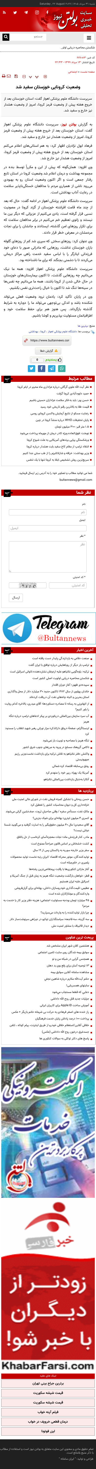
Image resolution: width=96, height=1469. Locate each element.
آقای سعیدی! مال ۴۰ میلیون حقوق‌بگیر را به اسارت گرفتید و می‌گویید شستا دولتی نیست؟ (46, 828)
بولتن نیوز (69, 124)
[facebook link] (41, 368)
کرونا (43, 332)
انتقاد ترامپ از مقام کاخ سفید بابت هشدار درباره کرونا (58, 446)
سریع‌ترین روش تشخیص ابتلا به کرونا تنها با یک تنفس (57, 460)
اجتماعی (72, 72)
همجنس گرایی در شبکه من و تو (70, 959)
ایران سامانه (67, 1459)
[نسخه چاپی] (3, 76)
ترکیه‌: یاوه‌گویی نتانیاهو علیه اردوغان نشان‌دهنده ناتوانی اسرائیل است (49, 671)
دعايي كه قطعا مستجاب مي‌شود (70, 992)
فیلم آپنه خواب (48, 1412)
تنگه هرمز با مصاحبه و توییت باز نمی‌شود (66, 740)
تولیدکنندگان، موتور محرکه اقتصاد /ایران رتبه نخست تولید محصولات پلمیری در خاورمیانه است (49, 860)
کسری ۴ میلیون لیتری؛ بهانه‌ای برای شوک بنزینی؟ (61, 818)
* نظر (82, 536)
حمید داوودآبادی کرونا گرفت (73, 393)
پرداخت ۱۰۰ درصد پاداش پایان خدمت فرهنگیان (62, 1018)
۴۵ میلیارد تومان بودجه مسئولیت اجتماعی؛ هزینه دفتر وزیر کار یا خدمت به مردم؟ (46, 903)
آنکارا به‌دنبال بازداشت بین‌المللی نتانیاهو (66, 779)
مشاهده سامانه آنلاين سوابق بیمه (70, 972)
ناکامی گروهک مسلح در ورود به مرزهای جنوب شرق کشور (56, 747)
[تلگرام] (48, 628)
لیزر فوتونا (48, 1431)
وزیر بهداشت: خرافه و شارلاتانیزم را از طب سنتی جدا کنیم (56, 453)
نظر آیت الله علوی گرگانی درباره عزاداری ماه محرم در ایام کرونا (53, 387)
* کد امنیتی (79, 577)
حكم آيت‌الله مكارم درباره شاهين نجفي (66, 979)
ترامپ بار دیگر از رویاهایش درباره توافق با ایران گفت (59, 665)
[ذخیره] (16, 76)
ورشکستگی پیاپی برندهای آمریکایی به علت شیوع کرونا (58, 440)
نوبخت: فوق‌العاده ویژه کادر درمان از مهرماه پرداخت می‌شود (54, 433)
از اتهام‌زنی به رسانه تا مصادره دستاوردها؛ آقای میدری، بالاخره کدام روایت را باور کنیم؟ (47, 707)
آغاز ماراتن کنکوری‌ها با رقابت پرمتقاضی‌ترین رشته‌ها (59, 869)
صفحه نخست (87, 72)
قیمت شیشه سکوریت (48, 1393)
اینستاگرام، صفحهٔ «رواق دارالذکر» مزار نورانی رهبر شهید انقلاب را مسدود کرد (47, 731)
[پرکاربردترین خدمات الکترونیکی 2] (48, 1122)
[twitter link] (31, 368)
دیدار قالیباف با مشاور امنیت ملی (70, 926)
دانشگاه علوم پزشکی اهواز (62, 332)
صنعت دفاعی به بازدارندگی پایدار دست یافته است (60, 658)
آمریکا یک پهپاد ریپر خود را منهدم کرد (67, 773)
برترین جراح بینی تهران (48, 1383)
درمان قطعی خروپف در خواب (48, 1422)
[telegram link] (51, 368)
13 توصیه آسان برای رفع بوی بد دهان (68, 965)
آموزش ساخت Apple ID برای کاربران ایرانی (64, 1005)
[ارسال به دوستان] (9, 76)
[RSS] (4, 12)
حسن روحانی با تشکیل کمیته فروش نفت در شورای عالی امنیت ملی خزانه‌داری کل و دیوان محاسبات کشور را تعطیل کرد (50, 802)
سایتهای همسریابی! (77, 985)
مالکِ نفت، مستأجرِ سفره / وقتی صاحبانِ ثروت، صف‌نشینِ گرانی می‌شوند (47, 811)
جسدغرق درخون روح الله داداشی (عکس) (65, 1032)
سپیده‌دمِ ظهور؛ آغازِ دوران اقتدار (70, 685)
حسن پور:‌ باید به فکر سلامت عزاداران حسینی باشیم (59, 400)
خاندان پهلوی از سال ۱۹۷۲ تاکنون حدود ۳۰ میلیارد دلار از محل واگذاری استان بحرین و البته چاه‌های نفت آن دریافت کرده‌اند (48, 694)
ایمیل (82, 520)
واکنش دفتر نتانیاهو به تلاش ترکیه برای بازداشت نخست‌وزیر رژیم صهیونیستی (52, 757)
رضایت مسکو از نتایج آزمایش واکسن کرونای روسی (60, 413)
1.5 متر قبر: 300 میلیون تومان (72, 427)
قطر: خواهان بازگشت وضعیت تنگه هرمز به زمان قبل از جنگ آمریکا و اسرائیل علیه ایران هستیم (49, 879)
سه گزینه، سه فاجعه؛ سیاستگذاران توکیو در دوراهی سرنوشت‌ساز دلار (49, 919)
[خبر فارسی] (48, 1285)
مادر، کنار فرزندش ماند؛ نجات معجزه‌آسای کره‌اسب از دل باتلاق (53, 837)
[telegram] (26, 12)
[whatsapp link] (61, 368)
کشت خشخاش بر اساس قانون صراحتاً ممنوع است (60, 843)
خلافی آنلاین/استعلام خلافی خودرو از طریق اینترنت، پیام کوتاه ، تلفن (49, 1025)
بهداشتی (33, 332)
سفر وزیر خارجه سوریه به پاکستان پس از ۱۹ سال (61, 850)
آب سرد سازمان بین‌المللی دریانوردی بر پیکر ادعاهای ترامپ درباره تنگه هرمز (49, 719)
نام (83, 504)
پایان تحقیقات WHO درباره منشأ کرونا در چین (62, 420)
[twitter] (15, 13)
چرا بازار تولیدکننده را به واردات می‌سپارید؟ (65, 912)
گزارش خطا (46, 351)
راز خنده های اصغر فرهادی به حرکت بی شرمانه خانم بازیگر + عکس (50, 1012)
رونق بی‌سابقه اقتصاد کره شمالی (70, 766)
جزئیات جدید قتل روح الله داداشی (70, 999)
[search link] (5, 37)
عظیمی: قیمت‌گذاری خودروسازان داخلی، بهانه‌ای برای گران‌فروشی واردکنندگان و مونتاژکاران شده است (52, 891)
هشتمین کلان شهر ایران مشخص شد (68, 946)
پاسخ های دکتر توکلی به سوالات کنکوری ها (64, 1038)
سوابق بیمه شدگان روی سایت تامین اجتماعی (63, 952)
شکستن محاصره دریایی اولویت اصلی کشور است (66, 47)
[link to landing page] (71, 19)
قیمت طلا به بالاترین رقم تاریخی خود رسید (64, 407)
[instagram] (37, 13)
